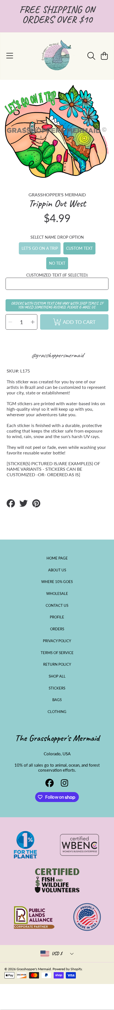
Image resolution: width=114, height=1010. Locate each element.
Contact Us (57, 605)
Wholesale (57, 593)
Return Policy (57, 664)
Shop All (57, 676)
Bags (57, 699)
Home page (57, 558)
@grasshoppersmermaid (57, 355)
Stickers (57, 688)
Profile (57, 617)
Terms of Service (57, 652)
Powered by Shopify (67, 969)
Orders (57, 629)
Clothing (57, 711)
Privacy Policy (57, 641)
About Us (57, 570)
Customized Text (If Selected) (57, 275)
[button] (10, 56)
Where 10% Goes (57, 581)
